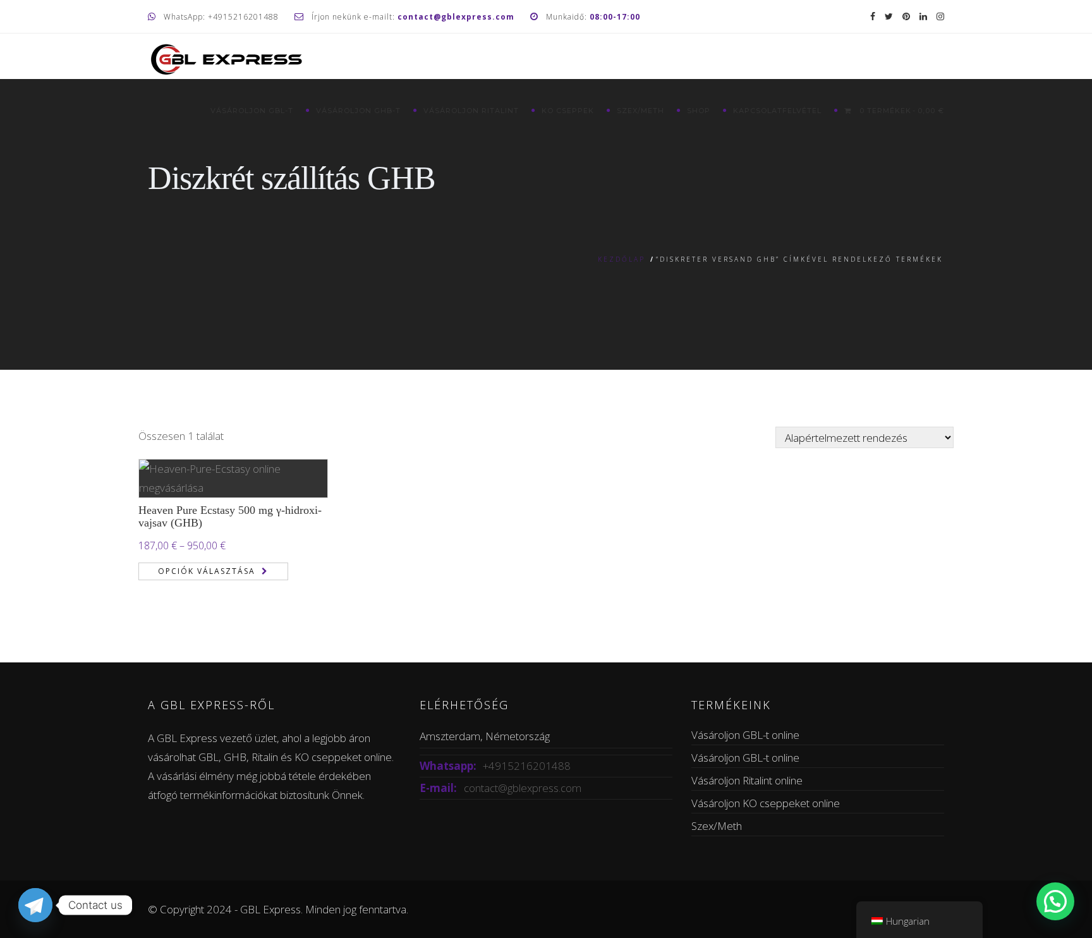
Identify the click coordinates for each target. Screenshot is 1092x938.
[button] (1055, 901)
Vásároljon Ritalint (471, 110)
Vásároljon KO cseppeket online (765, 803)
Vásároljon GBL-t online (745, 735)
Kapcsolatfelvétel (777, 110)
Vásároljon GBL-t (251, 110)
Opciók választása (206, 571)
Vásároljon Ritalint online (747, 780)
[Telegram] (35, 905)
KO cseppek (568, 110)
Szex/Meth (640, 110)
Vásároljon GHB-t (358, 110)
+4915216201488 (527, 765)
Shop (698, 110)
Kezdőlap (621, 259)
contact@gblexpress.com (522, 788)
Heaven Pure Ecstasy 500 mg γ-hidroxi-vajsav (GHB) (230, 516)
